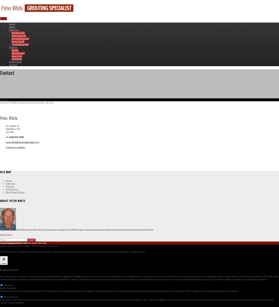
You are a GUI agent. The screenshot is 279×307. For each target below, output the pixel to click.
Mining (15, 50)
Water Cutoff (18, 41)
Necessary (8, 285)
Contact (13, 64)
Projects (13, 47)
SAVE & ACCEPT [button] (7, 305)
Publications (12, 189)
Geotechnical (18, 53)
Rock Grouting (19, 35)
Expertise (13, 29)
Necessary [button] (5, 282)
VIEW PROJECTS (6, 235)
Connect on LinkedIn (15, 147)
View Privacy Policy (15, 192)
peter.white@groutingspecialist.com (22, 142)
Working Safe (18, 32)
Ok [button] (1, 254)
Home (9, 180)
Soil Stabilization (20, 38)
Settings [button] (7, 254)
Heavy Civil (17, 56)
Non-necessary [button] (7, 293)
